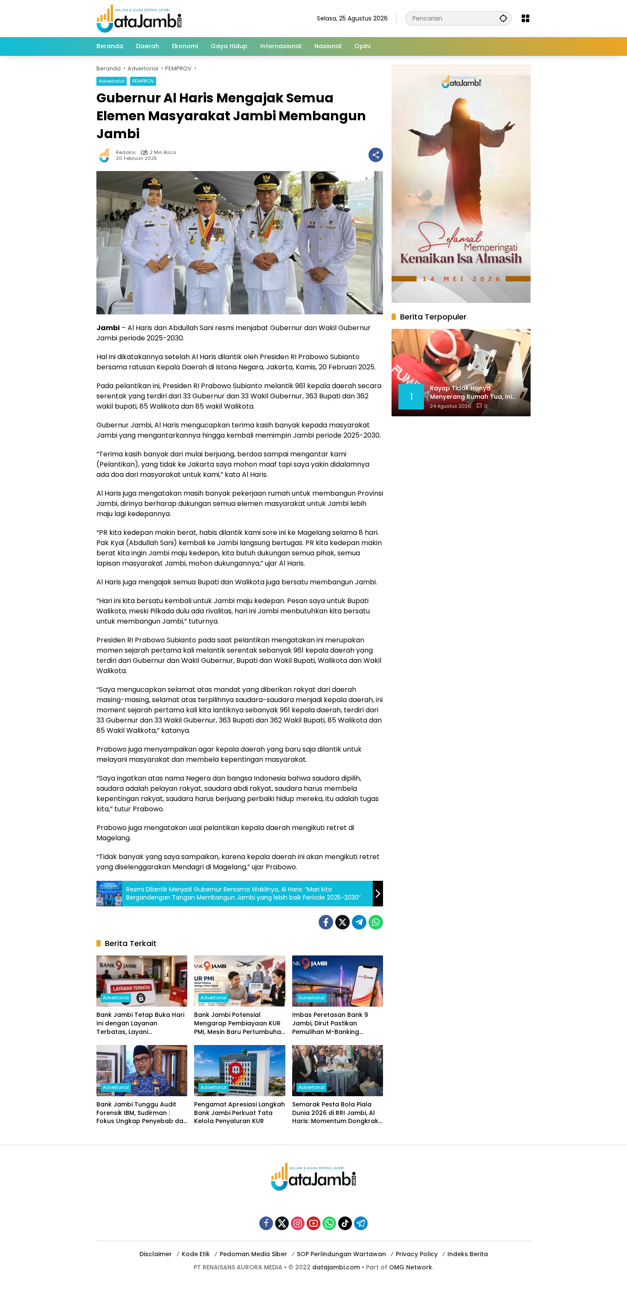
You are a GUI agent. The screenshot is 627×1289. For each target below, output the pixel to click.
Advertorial (112, 81)
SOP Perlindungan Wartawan (341, 1254)
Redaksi (126, 152)
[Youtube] (313, 1223)
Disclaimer (155, 1254)
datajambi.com (336, 1267)
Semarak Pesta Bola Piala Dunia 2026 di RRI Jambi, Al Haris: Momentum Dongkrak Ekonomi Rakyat (335, 1113)
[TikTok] (345, 1223)
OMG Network (410, 1267)
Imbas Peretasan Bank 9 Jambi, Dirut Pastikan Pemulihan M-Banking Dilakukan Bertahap (330, 1023)
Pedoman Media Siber (253, 1254)
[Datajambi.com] (139, 18)
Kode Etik (196, 1254)
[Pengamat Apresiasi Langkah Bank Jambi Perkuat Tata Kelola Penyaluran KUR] (239, 1070)
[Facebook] (326, 922)
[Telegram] (359, 922)
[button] (503, 18)
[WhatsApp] (376, 922)
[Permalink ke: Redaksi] (106, 155)
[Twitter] (342, 922)
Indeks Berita (467, 1254)
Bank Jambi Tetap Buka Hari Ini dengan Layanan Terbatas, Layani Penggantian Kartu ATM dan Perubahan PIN (140, 1023)
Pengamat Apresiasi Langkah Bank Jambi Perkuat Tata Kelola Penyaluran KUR (239, 1112)
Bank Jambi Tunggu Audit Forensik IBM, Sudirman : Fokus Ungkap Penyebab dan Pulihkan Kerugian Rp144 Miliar (141, 1113)
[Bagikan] (376, 155)
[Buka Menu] (525, 18)
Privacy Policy (417, 1254)
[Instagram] (298, 1223)
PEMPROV (143, 81)
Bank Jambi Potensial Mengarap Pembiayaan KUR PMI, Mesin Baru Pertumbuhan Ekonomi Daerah (239, 1023)
